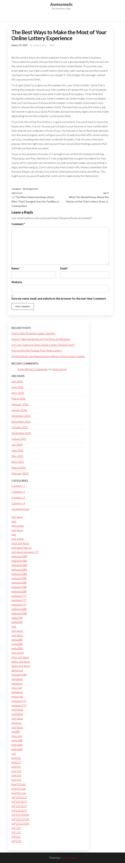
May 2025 (17, 456)
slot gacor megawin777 (25, 552)
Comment (18, 224)
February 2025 (20, 473)
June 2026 (17, 387)
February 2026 (20, 404)
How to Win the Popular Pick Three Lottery (36, 350)
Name (15, 268)
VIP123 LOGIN (20, 814)
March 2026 (18, 398)
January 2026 (19, 410)
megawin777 (19, 595)
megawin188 (19, 674)
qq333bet (17, 709)
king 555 (16, 771)
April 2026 (17, 393)
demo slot (17, 670)
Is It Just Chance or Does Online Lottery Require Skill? (43, 344)
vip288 (15, 731)
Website (16, 282)
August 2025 (18, 438)
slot (13, 521)
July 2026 (17, 381)
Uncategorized (30, 188)
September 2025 (21, 433)
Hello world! (59, 369)
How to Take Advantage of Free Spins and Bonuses (40, 339)
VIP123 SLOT (19, 797)
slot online (17, 525)
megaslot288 (19, 556)
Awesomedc (61, 4)
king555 (16, 758)
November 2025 (21, 421)
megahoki (17, 679)
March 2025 (18, 467)
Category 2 (18, 491)
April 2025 (17, 461)
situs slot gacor (20, 543)
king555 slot (18, 784)
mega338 (16, 617)
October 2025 (19, 427)
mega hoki (17, 696)
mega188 (16, 740)
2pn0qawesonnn (40, 45)
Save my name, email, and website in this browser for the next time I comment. (58, 298)
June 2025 (17, 450)
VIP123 (15, 836)
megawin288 (19, 578)
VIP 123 (16, 828)
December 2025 (20, 416)
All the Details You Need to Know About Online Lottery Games (48, 356)
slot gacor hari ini (21, 547)
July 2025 (17, 444)
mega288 (16, 639)
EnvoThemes (68, 857)
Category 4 (18, 503)
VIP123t (16, 841)
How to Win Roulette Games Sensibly (33, 333)
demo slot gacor (20, 661)
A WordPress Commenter (33, 369)
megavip (16, 723)
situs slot (16, 687)
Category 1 (18, 485)
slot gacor (17, 517)
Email (64, 268)
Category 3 (18, 497)
